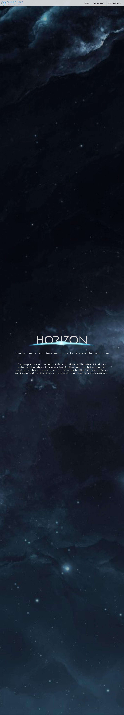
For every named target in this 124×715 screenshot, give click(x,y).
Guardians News (114, 3)
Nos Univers (98, 3)
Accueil (87, 3)
